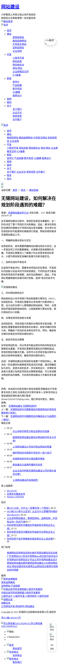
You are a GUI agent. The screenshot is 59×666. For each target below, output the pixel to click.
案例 (9, 102)
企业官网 (17, 51)
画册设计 (17, 95)
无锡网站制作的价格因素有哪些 (29, 459)
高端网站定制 (14, 553)
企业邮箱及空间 (21, 71)
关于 (9, 106)
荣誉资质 (17, 116)
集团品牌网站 (19, 41)
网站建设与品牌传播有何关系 (27, 465)
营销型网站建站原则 (17, 563)
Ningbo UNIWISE (15, 497)
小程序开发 (18, 58)
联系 (9, 175)
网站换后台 (18, 65)
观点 (9, 179)
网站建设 (10, 6)
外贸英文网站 (19, 44)
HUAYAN (12, 491)
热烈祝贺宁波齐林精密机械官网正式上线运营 (30, 539)
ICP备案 (17, 75)
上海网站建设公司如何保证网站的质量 (32, 447)
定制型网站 (18, 47)
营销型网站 (18, 37)
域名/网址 (17, 68)
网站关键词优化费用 (22, 566)
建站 (9, 34)
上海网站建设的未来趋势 (25, 480)
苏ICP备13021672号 (11, 618)
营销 (9, 99)
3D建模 (16, 92)
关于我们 (17, 109)
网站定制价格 (27, 553)
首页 (9, 30)
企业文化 (17, 112)
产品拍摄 (17, 85)
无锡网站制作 (30, 406)
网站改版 (17, 61)
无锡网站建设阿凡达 (18, 213)
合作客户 (17, 119)
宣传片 (16, 82)
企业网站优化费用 (42, 566)
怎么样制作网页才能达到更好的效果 (31, 431)
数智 (9, 78)
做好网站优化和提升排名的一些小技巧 (32, 453)
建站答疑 (33, 190)
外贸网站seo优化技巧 (38, 556)
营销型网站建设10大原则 (40, 563)
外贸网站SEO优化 (18, 556)
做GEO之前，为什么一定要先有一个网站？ (29, 508)
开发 (9, 54)
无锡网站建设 (15, 406)
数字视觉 (17, 88)
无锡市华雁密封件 (16, 494)
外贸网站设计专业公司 (27, 559)
